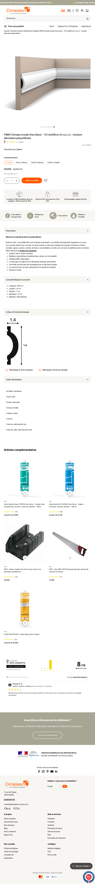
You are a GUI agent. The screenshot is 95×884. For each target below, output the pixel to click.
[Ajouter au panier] (25, 492)
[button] (45, 180)
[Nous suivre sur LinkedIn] (56, 771)
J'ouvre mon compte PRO (47, 735)
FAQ (49, 835)
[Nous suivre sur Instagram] (43, 771)
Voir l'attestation (16, 666)
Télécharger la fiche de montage (54, 370)
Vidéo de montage (11, 851)
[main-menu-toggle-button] (16, 26)
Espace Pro (8, 835)
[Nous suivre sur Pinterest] (47, 771)
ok (65, 786)
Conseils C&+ (9, 855)
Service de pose (54, 831)
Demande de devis (55, 828)
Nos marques (9, 825)
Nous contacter (10, 831)
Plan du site (52, 855)
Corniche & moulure (16, 31)
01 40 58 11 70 (9, 800)
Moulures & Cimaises (31, 31)
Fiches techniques (11, 848)
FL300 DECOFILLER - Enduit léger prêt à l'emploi (21, 634)
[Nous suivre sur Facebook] (39, 771)
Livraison (51, 822)
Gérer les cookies (56, 873)
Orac (5, 501)
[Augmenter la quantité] (16, 181)
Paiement (51, 818)
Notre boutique (10, 818)
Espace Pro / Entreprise (68, 26)
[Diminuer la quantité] (7, 181)
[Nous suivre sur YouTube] (52, 771)
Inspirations (86, 26)
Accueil (6, 31)
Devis (51, 26)
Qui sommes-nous (11, 822)
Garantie (51, 825)
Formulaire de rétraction (57, 838)
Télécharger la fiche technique (21, 370)
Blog (5, 828)
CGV (49, 851)
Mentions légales (54, 848)
